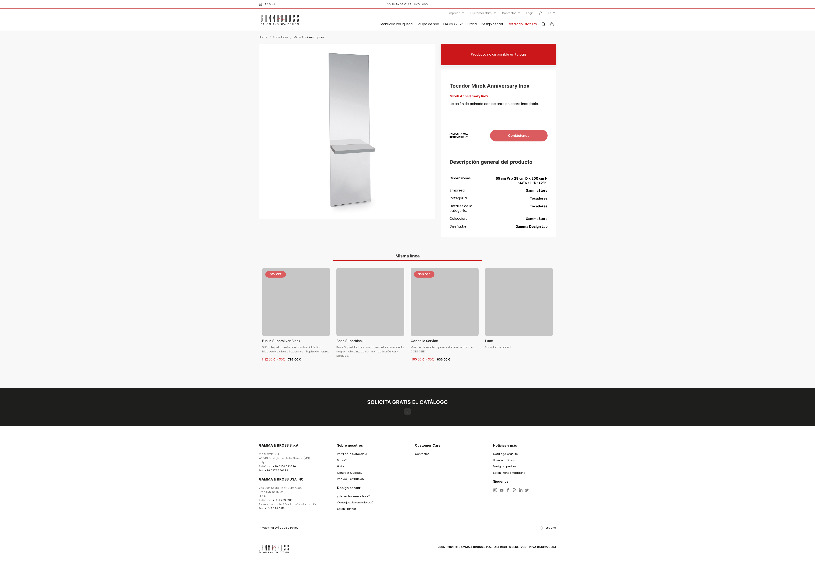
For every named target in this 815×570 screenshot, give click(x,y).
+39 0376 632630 (284, 466)
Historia (342, 466)
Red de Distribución (350, 479)
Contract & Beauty (349, 473)
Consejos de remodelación (356, 502)
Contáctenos (518, 135)
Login (530, 13)
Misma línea (407, 255)
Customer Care (481, 13)
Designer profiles (505, 466)
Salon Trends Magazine (509, 473)
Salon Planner (346, 509)
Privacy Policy (268, 528)
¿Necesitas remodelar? (353, 496)
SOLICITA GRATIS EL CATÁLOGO (407, 4)
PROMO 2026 (453, 24)
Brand (472, 24)
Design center (492, 24)
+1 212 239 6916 (282, 500)
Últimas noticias (504, 460)
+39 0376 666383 (276, 470)
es (549, 13)
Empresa (454, 13)
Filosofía (342, 460)
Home (263, 37)
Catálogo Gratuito (522, 24)
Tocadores (280, 37)
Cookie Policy (289, 528)
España (270, 4)
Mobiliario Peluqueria (397, 24)
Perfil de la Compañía (352, 454)
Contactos (509, 13)
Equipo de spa (428, 24)
